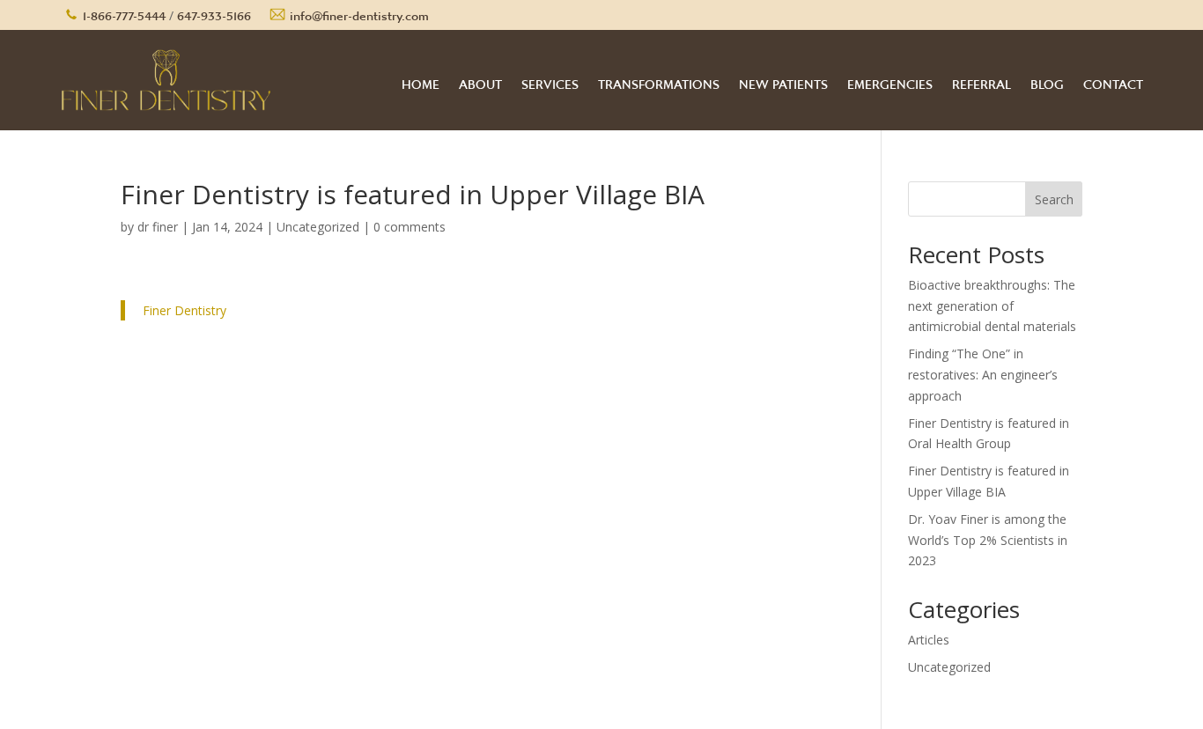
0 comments (409, 226)
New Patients (783, 80)
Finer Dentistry (184, 310)
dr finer (157, 226)
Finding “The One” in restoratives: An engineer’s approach (983, 374)
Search (1054, 199)
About (480, 80)
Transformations (659, 80)
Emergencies (890, 80)
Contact (1113, 80)
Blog (1047, 80)
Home (420, 80)
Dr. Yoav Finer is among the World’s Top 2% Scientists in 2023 (987, 540)
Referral (981, 80)
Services (550, 80)
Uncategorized (318, 226)
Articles (928, 639)
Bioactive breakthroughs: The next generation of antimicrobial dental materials (992, 305)
